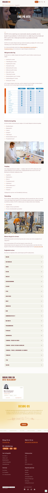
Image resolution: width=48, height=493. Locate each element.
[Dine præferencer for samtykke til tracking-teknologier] (46, 491)
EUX (26, 457)
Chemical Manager (29, 478)
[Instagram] (31, 489)
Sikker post (5, 457)
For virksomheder (6, 474)
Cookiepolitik (12, 487)
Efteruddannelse (28, 464)
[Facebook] (34, 489)
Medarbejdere (5, 460)
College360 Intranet (29, 483)
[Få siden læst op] (40, 2)
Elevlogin (27, 480)
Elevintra (27, 474)
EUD (26, 455)
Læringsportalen (29, 476)
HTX (3, 5)
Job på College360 (6, 462)
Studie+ (26, 472)
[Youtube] (28, 489)
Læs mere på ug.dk (38, 246)
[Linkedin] (24, 489)
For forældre (5, 472)
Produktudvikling (8, 49)
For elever (4, 470)
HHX (26, 460)
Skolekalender (5, 464)
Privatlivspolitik (6, 487)
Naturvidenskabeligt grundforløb (28, 47)
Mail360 (27, 470)
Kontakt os (4, 455)
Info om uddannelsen (9, 5)
